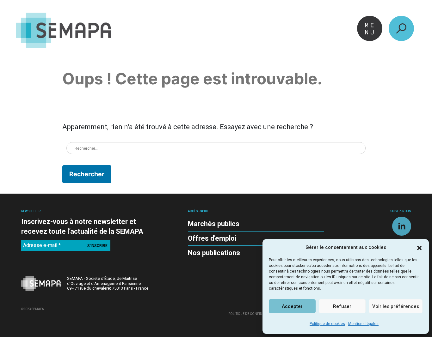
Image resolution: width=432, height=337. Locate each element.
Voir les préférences (395, 306)
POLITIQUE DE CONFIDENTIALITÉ (253, 314)
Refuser (342, 306)
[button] (419, 247)
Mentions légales (363, 324)
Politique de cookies (327, 324)
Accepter (292, 306)
